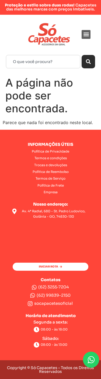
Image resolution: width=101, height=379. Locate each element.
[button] (86, 34)
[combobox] (43, 61)
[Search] (88, 61)
